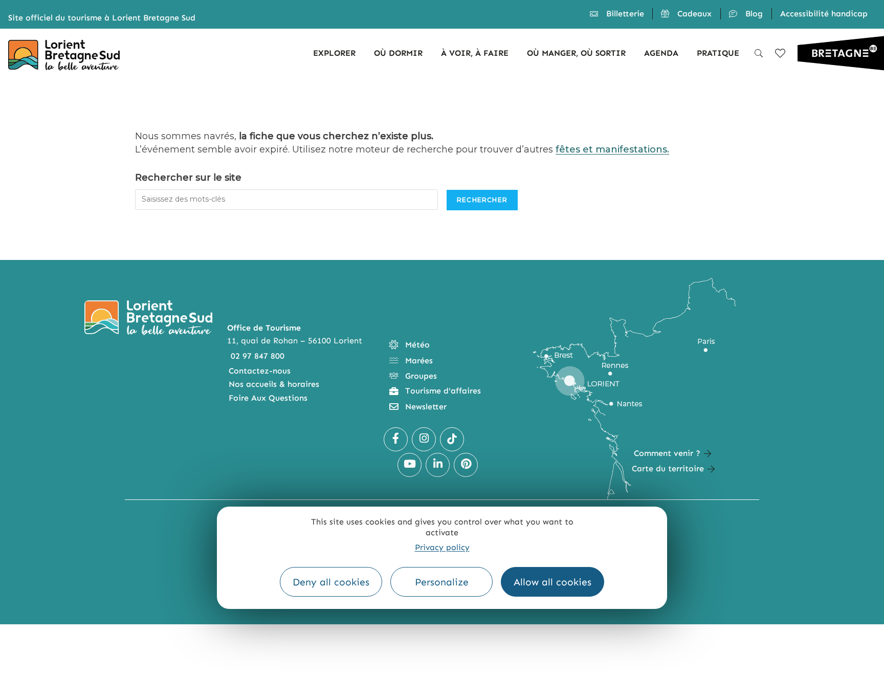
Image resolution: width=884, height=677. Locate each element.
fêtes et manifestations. (612, 149)
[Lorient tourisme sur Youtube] (409, 465)
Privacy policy (442, 547)
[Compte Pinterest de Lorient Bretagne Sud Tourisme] (466, 465)
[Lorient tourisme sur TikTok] (452, 439)
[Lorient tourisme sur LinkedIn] (438, 465)
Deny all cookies (331, 582)
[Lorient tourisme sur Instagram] (424, 439)
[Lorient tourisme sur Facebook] (396, 439)
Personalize (442, 582)
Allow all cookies (552, 582)
